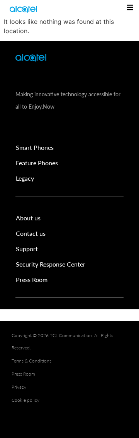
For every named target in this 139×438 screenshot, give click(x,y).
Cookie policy (25, 400)
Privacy (19, 387)
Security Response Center (50, 264)
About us (28, 218)
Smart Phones (35, 147)
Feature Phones (37, 162)
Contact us (31, 233)
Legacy (25, 178)
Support (27, 248)
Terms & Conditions (31, 361)
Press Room (31, 279)
